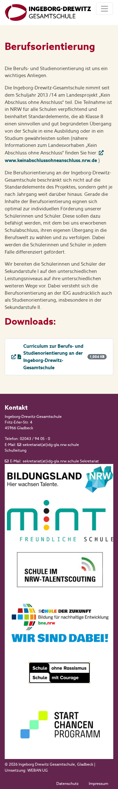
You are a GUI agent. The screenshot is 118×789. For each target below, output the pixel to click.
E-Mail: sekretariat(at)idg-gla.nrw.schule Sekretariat (54, 461)
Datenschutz (67, 783)
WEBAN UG (37, 770)
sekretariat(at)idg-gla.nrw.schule (51, 444)
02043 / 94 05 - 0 (35, 438)
